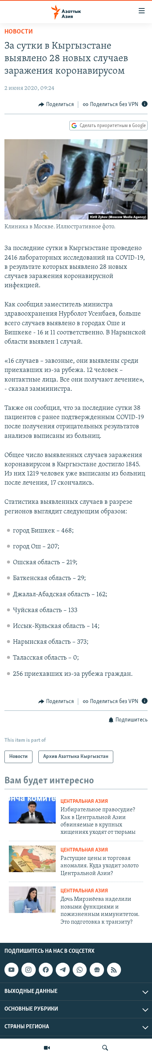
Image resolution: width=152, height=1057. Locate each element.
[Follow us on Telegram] (63, 970)
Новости (18, 32)
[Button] (56, 104)
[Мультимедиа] (47, 1048)
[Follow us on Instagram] (28, 970)
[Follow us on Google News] (97, 970)
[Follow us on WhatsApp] (80, 970)
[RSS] (114, 970)
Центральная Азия (84, 801)
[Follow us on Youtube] (11, 970)
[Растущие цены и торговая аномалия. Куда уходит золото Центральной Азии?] (32, 859)
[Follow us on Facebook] (46, 970)
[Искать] (105, 1048)
